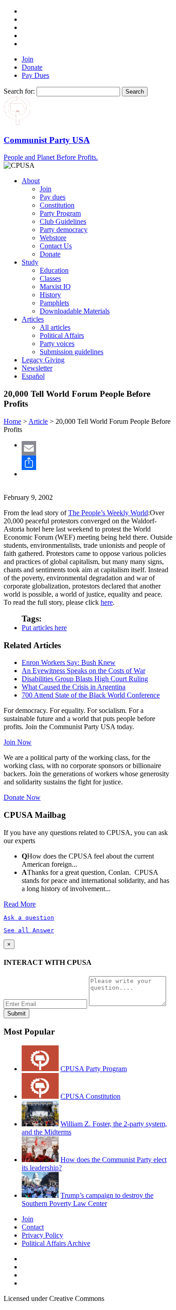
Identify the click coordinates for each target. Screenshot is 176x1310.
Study (30, 262)
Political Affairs (62, 335)
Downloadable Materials (75, 311)
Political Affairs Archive (56, 1243)
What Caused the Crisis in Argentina (73, 687)
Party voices (57, 343)
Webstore (53, 238)
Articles (33, 319)
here (107, 602)
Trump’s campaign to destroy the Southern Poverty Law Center (87, 1199)
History (50, 295)
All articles (55, 327)
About (31, 181)
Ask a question (29, 917)
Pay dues (52, 197)
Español (33, 376)
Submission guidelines (71, 352)
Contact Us (56, 246)
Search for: (19, 91)
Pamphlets (54, 303)
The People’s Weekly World (108, 513)
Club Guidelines (63, 221)
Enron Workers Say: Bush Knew (69, 662)
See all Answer (29, 930)
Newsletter (37, 368)
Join (27, 59)
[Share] (97, 463)
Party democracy (64, 229)
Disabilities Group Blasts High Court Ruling (85, 679)
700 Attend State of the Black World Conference (91, 695)
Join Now (18, 742)
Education (54, 270)
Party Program (60, 213)
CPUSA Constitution (90, 1096)
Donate (32, 67)
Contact (33, 1227)
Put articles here (44, 627)
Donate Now (22, 797)
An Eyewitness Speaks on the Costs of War (83, 670)
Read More (20, 904)
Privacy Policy (42, 1235)
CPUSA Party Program (93, 1069)
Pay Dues (35, 75)
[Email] (97, 448)
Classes (50, 278)
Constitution (57, 205)
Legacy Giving (43, 360)
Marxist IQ (55, 286)
